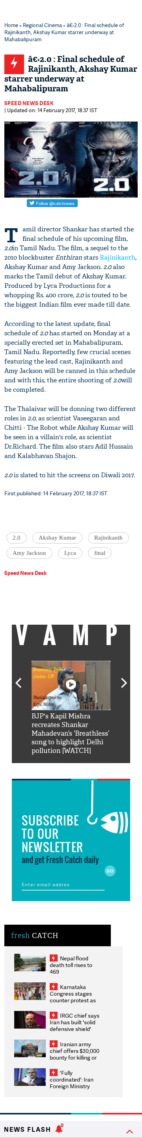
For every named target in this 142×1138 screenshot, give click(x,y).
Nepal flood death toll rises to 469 (71, 964)
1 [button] (47, 769)
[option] (71, 708)
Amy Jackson (29, 553)
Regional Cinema (42, 25)
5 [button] (95, 769)
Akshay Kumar (57, 537)
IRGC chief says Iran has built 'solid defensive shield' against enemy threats (74, 1029)
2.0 (17, 537)
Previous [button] (18, 678)
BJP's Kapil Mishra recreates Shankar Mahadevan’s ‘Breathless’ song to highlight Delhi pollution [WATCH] (70, 733)
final (99, 553)
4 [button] (83, 769)
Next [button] (124, 678)
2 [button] (59, 769)
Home (11, 25)
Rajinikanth (117, 257)
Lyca (70, 553)
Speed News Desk (29, 103)
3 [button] (71, 769)
